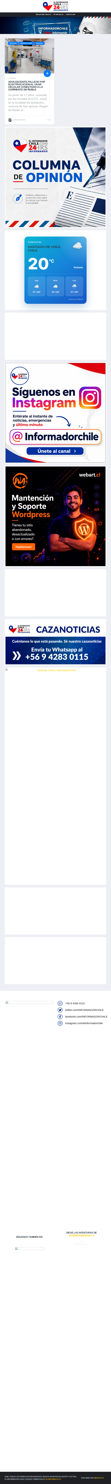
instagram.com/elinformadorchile (84, 1023)
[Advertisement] (55, 336)
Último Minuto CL (53, 1479)
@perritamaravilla (81, 1235)
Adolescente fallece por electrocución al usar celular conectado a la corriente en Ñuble (26, 85)
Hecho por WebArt (76, 299)
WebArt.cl (99, 1478)
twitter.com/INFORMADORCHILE (84, 1010)
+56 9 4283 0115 (75, 1003)
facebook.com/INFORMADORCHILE (86, 1016)
